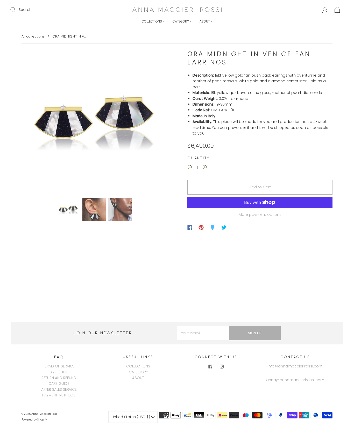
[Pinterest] (201, 227)
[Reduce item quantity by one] (189, 168)
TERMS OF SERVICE (59, 366)
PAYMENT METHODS (58, 395)
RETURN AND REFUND (58, 377)
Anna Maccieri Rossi (44, 414)
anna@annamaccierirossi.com (295, 379)
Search (25, 9)
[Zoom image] (94, 123)
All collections (33, 36)
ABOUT (205, 21)
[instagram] (221, 366)
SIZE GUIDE (59, 372)
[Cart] (337, 9)
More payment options (260, 214)
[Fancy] (212, 227)
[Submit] (16, 9)
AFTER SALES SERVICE (59, 389)
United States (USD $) (131, 416)
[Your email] (203, 333)
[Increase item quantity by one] (204, 168)
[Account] (325, 9)
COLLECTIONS (152, 21)
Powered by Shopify (34, 420)
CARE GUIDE (58, 383)
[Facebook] (189, 227)
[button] (36, 123)
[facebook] (210, 366)
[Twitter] (224, 227)
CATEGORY (181, 21)
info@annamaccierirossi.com (295, 366)
